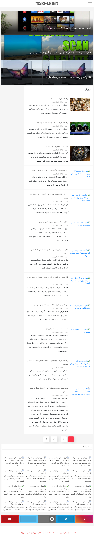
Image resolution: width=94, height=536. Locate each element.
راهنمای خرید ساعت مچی (59, 99)
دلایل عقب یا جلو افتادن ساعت (57, 146)
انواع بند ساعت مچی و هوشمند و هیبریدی (53, 222)
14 (54, 439)
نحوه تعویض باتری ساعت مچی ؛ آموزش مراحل (51, 305)
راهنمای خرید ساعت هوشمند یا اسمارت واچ (52, 122)
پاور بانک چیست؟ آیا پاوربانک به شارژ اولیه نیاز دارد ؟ (49, 170)
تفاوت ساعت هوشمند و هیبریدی (57, 329)
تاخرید (66, 102)
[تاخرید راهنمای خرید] (47, 3)
